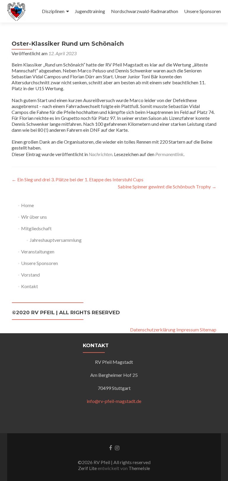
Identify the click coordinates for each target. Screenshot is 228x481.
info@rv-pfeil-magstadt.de (114, 401)
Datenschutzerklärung (152, 329)
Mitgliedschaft (36, 228)
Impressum (187, 329)
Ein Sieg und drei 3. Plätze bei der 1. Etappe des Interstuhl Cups (77, 179)
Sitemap (208, 329)
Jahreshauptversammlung (56, 240)
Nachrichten (100, 154)
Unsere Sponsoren (202, 11)
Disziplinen (53, 11)
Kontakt (29, 286)
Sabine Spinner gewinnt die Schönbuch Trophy (167, 186)
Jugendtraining (90, 11)
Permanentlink (169, 154)
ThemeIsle (139, 468)
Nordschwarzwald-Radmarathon (144, 11)
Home (27, 205)
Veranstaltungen (37, 251)
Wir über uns (34, 217)
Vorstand (30, 274)
